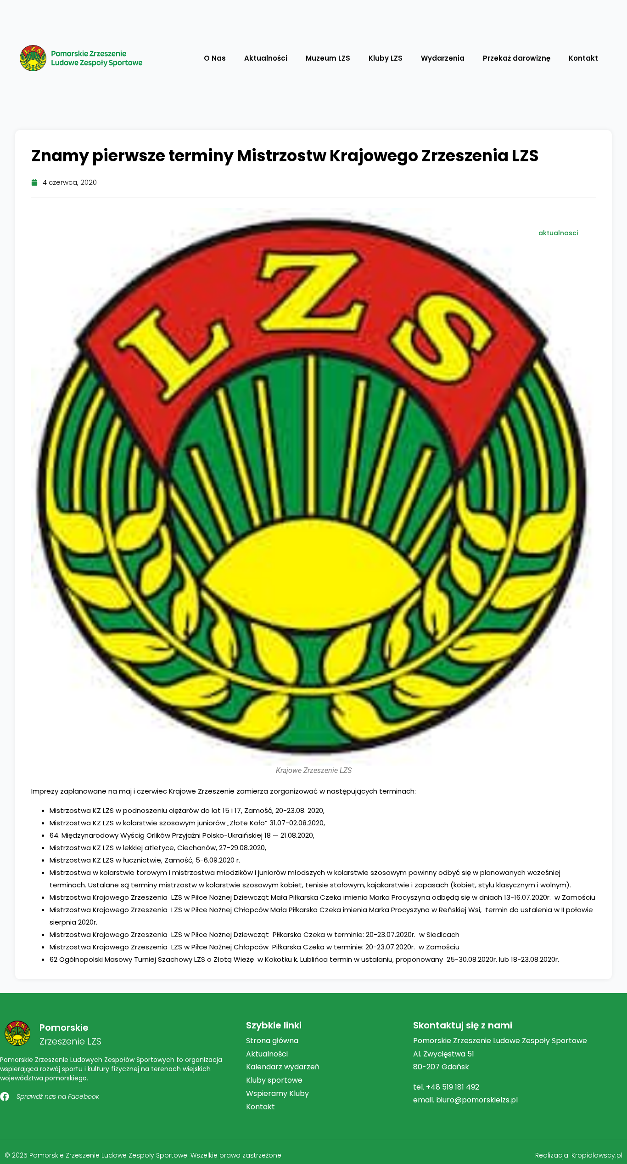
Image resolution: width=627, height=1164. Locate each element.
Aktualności (265, 58)
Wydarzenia (443, 58)
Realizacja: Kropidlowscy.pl (578, 1155)
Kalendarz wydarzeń (282, 1067)
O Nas (215, 58)
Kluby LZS (386, 58)
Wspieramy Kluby (277, 1093)
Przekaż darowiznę (516, 58)
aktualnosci (558, 233)
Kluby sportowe (274, 1080)
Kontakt (583, 58)
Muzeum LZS (328, 58)
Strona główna (272, 1040)
